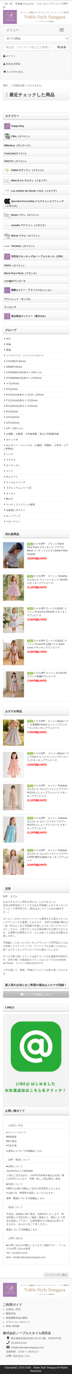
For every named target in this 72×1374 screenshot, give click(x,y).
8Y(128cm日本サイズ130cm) (21, 406)
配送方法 (11, 1313)
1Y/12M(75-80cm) (16, 361)
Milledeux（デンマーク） (18, 145)
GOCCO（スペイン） (16, 161)
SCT (8, 338)
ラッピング (10, 307)
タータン (11, 493)
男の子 (9, 499)
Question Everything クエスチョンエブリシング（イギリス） (34, 203)
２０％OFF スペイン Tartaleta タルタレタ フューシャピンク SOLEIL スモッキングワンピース (47, 579)
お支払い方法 (13, 1309)
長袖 (8, 350)
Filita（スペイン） (21, 136)
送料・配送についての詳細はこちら (25, 1198)
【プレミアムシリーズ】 (19, 487)
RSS (8, 1326)
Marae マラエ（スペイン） (26, 235)
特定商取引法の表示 (17, 1317)
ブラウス (11, 459)
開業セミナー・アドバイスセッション (31, 290)
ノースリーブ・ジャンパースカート (25, 355)
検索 (63, 47)
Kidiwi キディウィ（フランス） (28, 170)
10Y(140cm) (12, 417)
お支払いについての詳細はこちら (24, 1150)
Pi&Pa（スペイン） (15, 265)
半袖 (8, 344)
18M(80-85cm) (14, 366)
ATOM (16, 1326)
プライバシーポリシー (18, 1322)
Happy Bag (17, 126)
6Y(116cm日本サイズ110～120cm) (25, 394)
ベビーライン (13, 521)
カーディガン (13, 465)
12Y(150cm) (12, 422)
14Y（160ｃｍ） (15, 428)
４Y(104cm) (12, 383)
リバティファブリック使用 (20, 504)
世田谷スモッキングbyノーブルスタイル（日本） (37, 256)
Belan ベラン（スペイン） (25, 215)
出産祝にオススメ (15, 510)
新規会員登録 (12, 63)
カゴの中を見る (14, 71)
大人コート (12, 476)
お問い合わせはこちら (18, 1355)
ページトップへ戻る (56, 1274)
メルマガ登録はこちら (38, 994)
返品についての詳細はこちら (21, 1229)
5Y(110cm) (12, 389)
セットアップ (13, 516)
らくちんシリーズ (15, 482)
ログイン (10, 56)
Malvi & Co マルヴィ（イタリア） (29, 180)
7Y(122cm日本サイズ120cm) (21, 400)
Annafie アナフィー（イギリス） (29, 225)
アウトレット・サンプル (17, 299)
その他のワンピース (15, 281)
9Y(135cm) (12, 411)
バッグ (9, 454)
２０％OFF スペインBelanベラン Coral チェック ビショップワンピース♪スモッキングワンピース (48, 757)
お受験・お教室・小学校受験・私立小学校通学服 (32, 434)
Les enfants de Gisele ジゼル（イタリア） (34, 190)
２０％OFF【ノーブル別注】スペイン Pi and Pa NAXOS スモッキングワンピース (47, 612)
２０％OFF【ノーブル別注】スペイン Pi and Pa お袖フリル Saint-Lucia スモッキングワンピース (47, 644)
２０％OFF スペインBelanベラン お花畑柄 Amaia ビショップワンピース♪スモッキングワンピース (47, 724)
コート (9, 471)
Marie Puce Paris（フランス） (21, 273)
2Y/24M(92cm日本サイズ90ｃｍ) (24, 372)
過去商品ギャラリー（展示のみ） (29, 316)
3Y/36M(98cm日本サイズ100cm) (23, 378)
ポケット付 (12, 439)
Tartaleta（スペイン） (23, 246)
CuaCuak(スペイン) (15, 153)
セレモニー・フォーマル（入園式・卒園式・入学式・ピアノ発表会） (35, 447)
